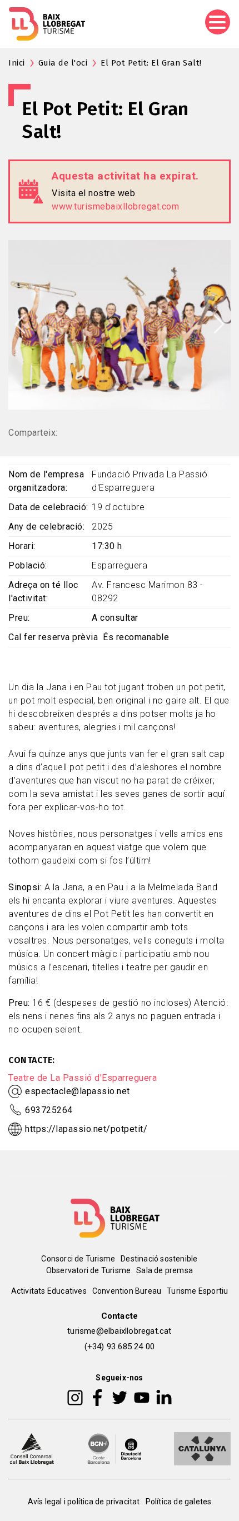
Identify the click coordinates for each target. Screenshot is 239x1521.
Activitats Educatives (49, 1290)
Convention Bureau (126, 1290)
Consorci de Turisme (78, 1258)
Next (219, 324)
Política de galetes (179, 1501)
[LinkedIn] (164, 1396)
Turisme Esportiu (197, 1290)
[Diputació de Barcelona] (114, 1447)
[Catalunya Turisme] (202, 1447)
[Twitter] (119, 1396)
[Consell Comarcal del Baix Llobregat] (31, 1447)
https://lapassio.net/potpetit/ (86, 1129)
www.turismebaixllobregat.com (115, 206)
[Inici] (47, 23)
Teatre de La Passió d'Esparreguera (82, 1078)
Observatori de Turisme (88, 1270)
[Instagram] (75, 1396)
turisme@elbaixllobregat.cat (119, 1331)
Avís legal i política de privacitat (84, 1501)
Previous (20, 324)
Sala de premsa (164, 1270)
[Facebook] (97, 1396)
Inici (16, 63)
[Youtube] (141, 1396)
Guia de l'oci (63, 63)
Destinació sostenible (159, 1258)
